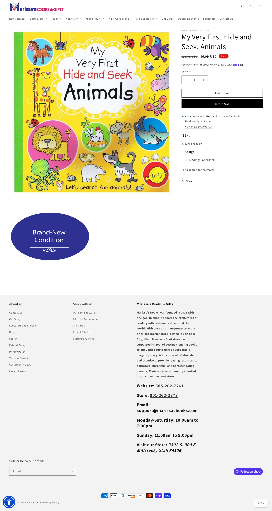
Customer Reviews (20, 364)
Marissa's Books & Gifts (28, 502)
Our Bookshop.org (84, 312)
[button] (38, 19)
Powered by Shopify (49, 502)
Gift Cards (79, 325)
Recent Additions (83, 332)
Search (13, 338)
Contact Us (15, 312)
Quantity (186, 71)
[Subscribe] (72, 471)
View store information (199, 126)
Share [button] (189, 181)
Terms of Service (19, 358)
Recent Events (17, 371)
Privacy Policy (17, 351)
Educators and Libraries (23, 325)
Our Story (15, 319)
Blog (12, 332)
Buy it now (222, 103)
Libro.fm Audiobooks (85, 319)
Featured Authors (83, 338)
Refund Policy (17, 345)
